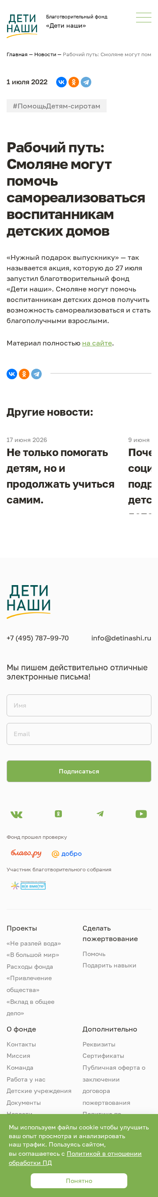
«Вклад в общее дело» (30, 1007)
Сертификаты (103, 1055)
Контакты (21, 1044)
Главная (17, 54)
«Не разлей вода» (34, 943)
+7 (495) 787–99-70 (38, 637)
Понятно (79, 1180)
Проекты (22, 928)
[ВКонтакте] (61, 82)
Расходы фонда (30, 966)
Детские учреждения (39, 1090)
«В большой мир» (33, 954)
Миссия (18, 1055)
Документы (24, 1102)
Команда (20, 1067)
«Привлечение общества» (29, 983)
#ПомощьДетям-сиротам (57, 105)
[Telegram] (86, 82)
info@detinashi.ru (121, 637)
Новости (45, 54)
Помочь (94, 953)
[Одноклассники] (73, 82)
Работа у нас (26, 1079)
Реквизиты (99, 1044)
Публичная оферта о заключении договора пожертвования (114, 1085)
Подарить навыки (109, 965)
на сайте (97, 342)
